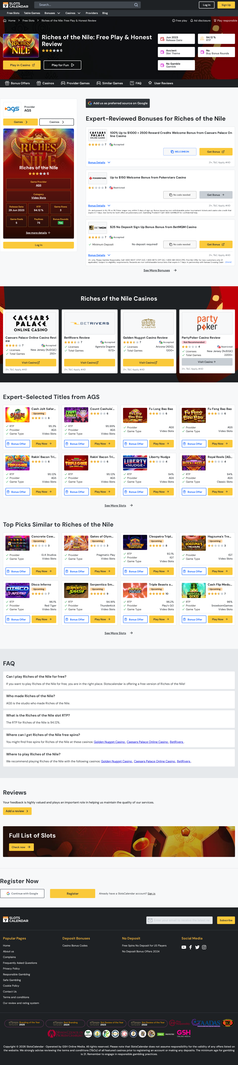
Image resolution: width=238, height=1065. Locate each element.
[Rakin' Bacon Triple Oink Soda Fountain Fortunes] (17, 462)
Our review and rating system (21, 1003)
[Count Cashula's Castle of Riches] (76, 414)
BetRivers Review (77, 337)
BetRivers (177, 742)
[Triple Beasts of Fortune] (135, 590)
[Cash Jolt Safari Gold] (17, 414)
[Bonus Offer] (17, 443)
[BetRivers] (89, 323)
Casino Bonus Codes (74, 945)
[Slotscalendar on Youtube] (185, 946)
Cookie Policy (11, 985)
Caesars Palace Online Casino (148, 742)
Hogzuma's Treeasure (219, 536)
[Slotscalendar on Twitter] (198, 946)
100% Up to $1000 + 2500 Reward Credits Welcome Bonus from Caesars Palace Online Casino (171, 134)
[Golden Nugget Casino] (148, 323)
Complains (9, 957)
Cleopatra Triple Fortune (161, 536)
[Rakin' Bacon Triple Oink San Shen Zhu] (76, 462)
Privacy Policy (11, 968)
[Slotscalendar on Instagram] (205, 946)
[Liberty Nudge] (135, 462)
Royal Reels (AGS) (219, 457)
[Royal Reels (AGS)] (194, 462)
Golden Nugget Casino (109, 742)
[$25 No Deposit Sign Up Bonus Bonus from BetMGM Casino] (97, 228)
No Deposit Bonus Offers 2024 (141, 951)
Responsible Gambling (16, 974)
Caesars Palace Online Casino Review (30, 339)
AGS (38, 185)
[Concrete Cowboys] (17, 543)
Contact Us (10, 991)
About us (8, 951)
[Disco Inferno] (17, 590)
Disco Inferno (41, 584)
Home (6, 945)
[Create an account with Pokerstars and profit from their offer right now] (221, 205)
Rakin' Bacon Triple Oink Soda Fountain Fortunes (43, 457)
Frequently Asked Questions (20, 963)
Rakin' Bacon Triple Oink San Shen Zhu (102, 457)
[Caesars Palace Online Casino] (30, 323)
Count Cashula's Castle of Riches (102, 408)
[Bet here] (18, 369)
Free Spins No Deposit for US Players (144, 945)
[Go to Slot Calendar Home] (15, 5)
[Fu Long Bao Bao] (135, 415)
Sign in (151, 893)
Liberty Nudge (159, 457)
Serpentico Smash (102, 584)
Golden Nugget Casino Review (145, 337)
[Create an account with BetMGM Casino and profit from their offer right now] (221, 255)
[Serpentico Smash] (76, 590)
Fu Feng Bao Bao (220, 408)
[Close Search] (136, 5)
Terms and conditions (16, 997)
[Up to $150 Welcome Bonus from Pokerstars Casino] (97, 178)
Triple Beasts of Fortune (160, 584)
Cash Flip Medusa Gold (220, 584)
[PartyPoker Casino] (207, 323)
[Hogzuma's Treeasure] (194, 543)
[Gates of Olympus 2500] (76, 543)
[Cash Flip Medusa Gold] (194, 590)
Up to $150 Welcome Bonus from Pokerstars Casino (148, 177)
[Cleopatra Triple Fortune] (135, 542)
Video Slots (38, 197)
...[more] (227, 262)
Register (72, 894)
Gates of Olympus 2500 (101, 536)
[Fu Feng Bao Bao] (194, 415)
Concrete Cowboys (43, 536)
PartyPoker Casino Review (201, 337)
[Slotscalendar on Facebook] (191, 946)
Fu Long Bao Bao (161, 408)
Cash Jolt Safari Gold (43, 408)
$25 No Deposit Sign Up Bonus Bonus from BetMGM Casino (153, 227)
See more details (36, 232)
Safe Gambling (12, 980)
